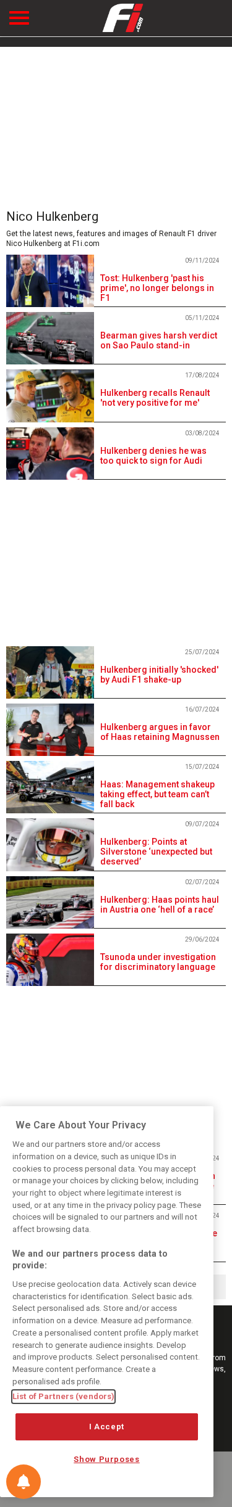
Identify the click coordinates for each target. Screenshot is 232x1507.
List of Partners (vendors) (63, 1396)
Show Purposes (107, 1459)
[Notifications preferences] (23, 1481)
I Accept (106, 1426)
